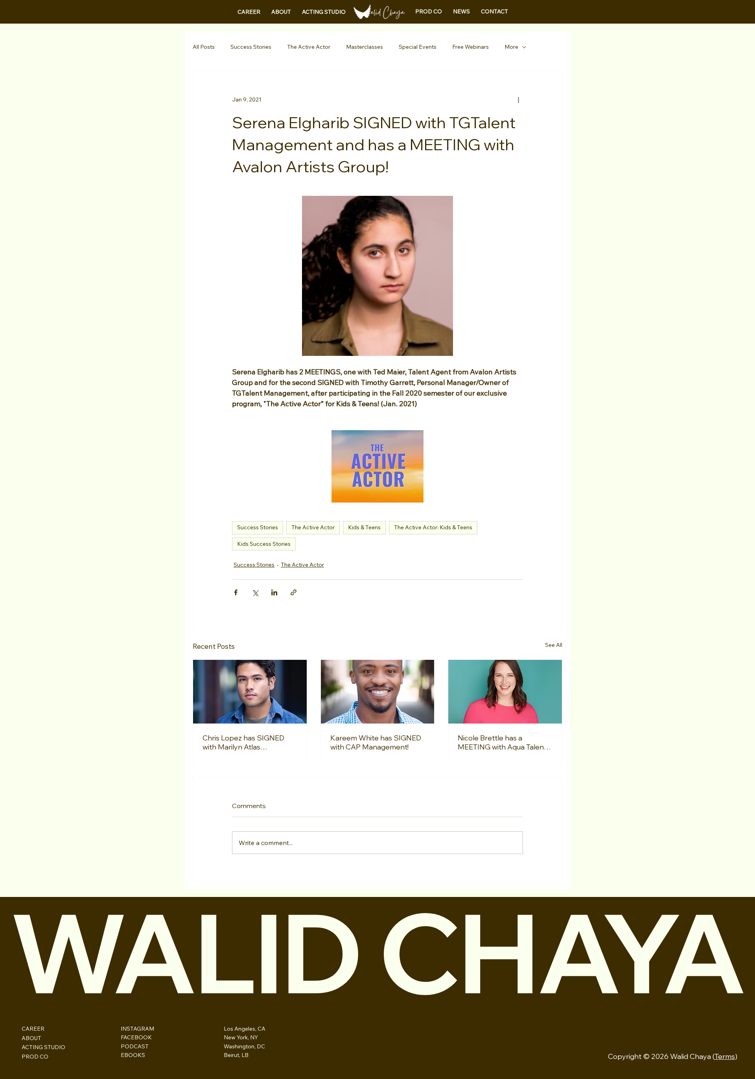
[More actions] (518, 99)
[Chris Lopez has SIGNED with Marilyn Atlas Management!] (250, 692)
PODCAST (135, 1046)
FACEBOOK (136, 1037)
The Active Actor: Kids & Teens (433, 527)
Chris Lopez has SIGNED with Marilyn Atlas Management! (243, 742)
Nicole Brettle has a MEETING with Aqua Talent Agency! (502, 742)
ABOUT (31, 1038)
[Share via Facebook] (235, 592)
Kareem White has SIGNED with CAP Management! (375, 742)
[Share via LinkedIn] (274, 592)
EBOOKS (133, 1055)
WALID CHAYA (376, 952)
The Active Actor (308, 46)
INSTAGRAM (137, 1028)
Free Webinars (470, 46)
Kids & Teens (364, 527)
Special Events (417, 46)
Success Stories (250, 46)
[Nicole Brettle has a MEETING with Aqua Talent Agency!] (505, 692)
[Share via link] (293, 592)
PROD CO (35, 1056)
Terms (724, 1056)
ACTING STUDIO (43, 1047)
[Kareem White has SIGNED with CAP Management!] (378, 692)
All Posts (204, 46)
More (511, 46)
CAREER (33, 1028)
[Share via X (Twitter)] (255, 592)
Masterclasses (364, 46)
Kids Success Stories (264, 543)
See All (553, 644)
